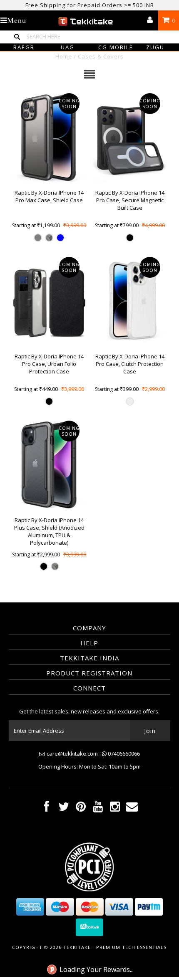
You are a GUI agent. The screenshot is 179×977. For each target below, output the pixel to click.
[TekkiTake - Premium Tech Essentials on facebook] (46, 808)
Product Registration (89, 673)
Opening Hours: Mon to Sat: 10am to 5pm (89, 766)
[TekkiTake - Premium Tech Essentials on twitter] (63, 808)
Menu (16, 20)
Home (63, 56)
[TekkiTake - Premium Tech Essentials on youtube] (98, 808)
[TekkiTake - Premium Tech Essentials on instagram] (115, 808)
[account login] (150, 20)
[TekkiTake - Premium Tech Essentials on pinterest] (81, 808)
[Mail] (132, 808)
